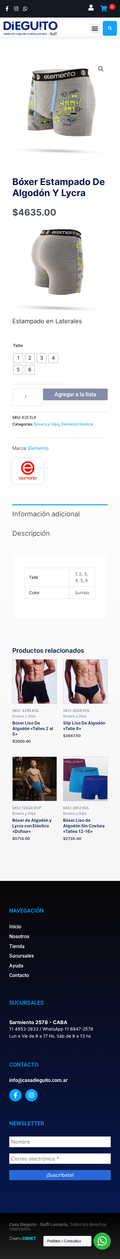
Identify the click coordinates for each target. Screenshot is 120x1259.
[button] (95, 28)
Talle (18, 345)
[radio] (18, 358)
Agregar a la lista (75, 394)
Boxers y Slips (46, 424)
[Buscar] (110, 28)
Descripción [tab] (31, 533)
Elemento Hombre (77, 424)
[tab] (60, 549)
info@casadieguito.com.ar (38, 1080)
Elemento (38, 448)
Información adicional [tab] (46, 514)
